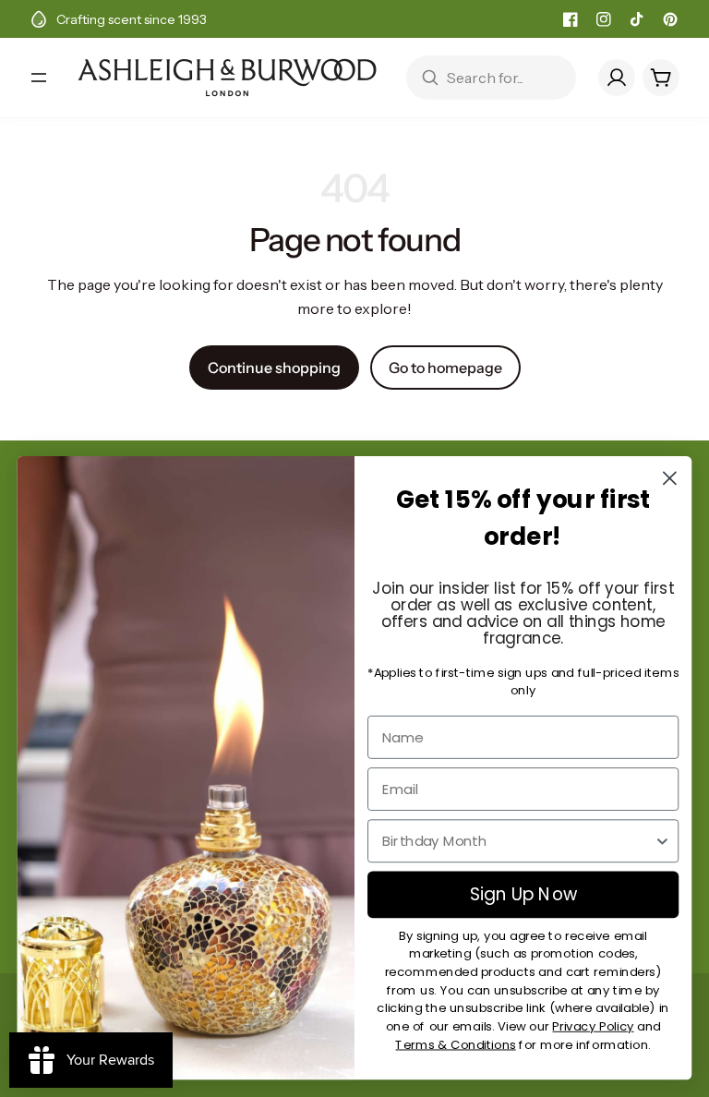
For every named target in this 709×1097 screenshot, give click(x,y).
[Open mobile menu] (39, 78)
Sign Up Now (523, 895)
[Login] (616, 77)
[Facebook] (570, 19)
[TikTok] (637, 19)
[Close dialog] (670, 478)
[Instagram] (604, 19)
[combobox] (518, 841)
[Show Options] (662, 841)
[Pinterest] (670, 19)
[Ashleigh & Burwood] (227, 77)
